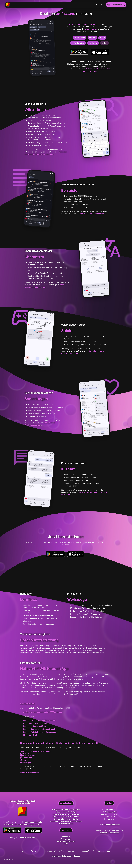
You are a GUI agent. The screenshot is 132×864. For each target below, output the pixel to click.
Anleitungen (66, 839)
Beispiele (38, 822)
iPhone (32, 837)
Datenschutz (67, 856)
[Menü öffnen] (97, 5)
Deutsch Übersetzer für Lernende (66, 816)
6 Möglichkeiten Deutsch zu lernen (66, 809)
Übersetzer (8, 824)
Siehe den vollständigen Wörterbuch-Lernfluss (46, 153)
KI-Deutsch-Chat (30, 735)
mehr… (104, 43)
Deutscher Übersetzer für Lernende (37, 726)
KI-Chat (92, 37)
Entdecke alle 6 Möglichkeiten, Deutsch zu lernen (96, 70)
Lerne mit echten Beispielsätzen (91, 213)
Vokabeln (66, 836)
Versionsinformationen (66, 841)
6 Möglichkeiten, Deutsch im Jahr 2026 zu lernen (42, 712)
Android (23, 837)
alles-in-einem (91, 29)
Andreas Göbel (111, 812)
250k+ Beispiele (78, 43)
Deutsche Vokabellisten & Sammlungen (66, 821)
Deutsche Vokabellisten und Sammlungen (39, 732)
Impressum (56, 856)
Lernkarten (92, 43)
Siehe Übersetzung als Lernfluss (44, 286)
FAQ (66, 844)
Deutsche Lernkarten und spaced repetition (40, 729)
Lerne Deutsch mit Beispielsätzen (36, 723)
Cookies (77, 856)
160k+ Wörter (79, 37)
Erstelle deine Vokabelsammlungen (40, 423)
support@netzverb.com (109, 833)
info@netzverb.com (112, 824)
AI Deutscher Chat (66, 823)
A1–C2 (102, 37)
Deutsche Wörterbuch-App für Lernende (39, 720)
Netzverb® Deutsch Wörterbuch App (82, 24)
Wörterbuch (29, 822)
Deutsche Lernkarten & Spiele (66, 819)
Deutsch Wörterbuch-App (66, 812)
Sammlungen (29, 824)
